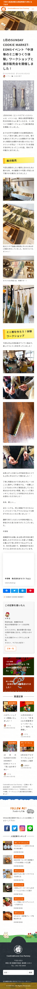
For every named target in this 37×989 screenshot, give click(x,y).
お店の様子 (18, 76)
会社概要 (6, 981)
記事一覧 (10, 648)
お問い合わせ (13, 981)
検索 (30, 972)
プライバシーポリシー (24, 981)
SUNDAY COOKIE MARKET (14, 597)
